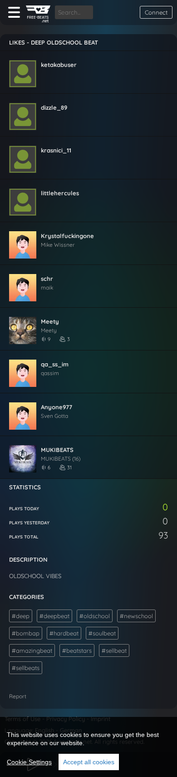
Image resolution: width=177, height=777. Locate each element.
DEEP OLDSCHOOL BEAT (64, 42)
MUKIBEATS (57, 449)
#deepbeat (54, 616)
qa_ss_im (55, 364)
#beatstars (77, 650)
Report (17, 696)
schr (47, 278)
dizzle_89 (54, 107)
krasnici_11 (56, 150)
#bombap (25, 633)
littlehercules (60, 193)
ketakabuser (59, 64)
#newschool (136, 616)
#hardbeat (64, 633)
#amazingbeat (32, 650)
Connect (156, 12)
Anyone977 (56, 407)
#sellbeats (25, 667)
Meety (50, 321)
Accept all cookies (88, 762)
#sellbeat (114, 650)
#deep (21, 616)
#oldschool (94, 616)
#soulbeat (102, 633)
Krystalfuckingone (67, 235)
